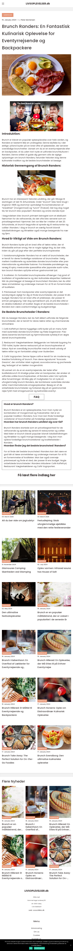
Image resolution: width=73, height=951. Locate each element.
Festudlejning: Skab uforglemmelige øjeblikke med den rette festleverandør (54, 524)
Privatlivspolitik (39, 948)
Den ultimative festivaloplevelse (11, 614)
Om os (36, 932)
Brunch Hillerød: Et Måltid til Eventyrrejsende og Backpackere (17, 711)
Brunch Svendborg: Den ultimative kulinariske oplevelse (50, 759)
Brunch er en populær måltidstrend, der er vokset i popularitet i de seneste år (53, 616)
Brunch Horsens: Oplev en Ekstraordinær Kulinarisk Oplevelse (51, 711)
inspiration (6, 513)
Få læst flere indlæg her (36, 475)
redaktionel (7, 15)
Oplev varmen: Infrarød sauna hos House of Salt (54, 570)
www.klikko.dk (38, 910)
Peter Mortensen (28, 20)
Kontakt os (36, 939)
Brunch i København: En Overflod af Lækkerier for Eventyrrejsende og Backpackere (16, 664)
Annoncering (36, 928)
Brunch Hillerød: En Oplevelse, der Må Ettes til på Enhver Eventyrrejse (53, 664)
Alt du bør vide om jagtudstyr (18, 520)
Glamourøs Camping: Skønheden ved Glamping (16, 570)
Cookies (36, 935)
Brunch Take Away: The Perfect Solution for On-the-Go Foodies (17, 759)
